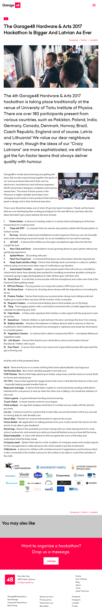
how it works (81, 579)
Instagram (76, 600)
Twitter (83, 40)
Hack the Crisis (82, 591)
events (78, 576)
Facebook (73, 40)
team (78, 588)
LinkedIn (93, 40)
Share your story (46, 596)
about (78, 585)
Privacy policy (45, 600)
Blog (78, 582)
